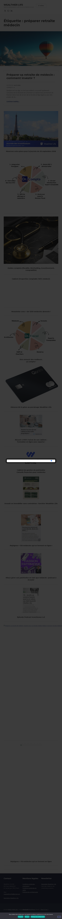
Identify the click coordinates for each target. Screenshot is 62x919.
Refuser (27, 916)
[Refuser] (59, 917)
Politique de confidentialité (37, 916)
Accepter (20, 916)
